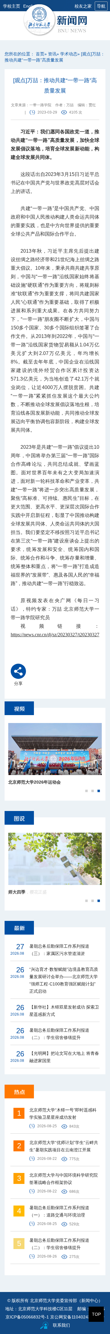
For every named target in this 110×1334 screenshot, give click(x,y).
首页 (40, 53)
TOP (96, 1314)
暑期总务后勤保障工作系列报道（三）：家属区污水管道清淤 (59, 950)
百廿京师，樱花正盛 (27, 892)
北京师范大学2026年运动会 (34, 782)
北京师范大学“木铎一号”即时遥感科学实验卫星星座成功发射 (63, 1114)
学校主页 (11, 6)
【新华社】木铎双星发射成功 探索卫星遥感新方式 (64, 1011)
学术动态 (68, 53)
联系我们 (61, 1325)
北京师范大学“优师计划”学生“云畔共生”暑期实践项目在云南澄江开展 (63, 1146)
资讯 (52, 53)
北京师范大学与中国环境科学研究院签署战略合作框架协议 (63, 1179)
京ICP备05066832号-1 (27, 1317)
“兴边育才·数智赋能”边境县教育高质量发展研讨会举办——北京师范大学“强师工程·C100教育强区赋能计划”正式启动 (63, 980)
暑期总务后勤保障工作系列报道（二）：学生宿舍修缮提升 (59, 1034)
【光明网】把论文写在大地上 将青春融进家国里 (64, 1057)
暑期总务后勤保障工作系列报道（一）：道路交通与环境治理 (59, 1211)
